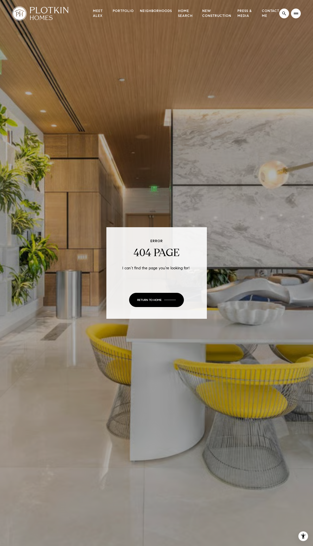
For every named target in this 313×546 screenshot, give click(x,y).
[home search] (284, 13)
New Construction (216, 13)
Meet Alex (98, 13)
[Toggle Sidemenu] (296, 13)
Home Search (185, 13)
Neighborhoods (156, 11)
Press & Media (244, 13)
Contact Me (270, 13)
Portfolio (123, 11)
